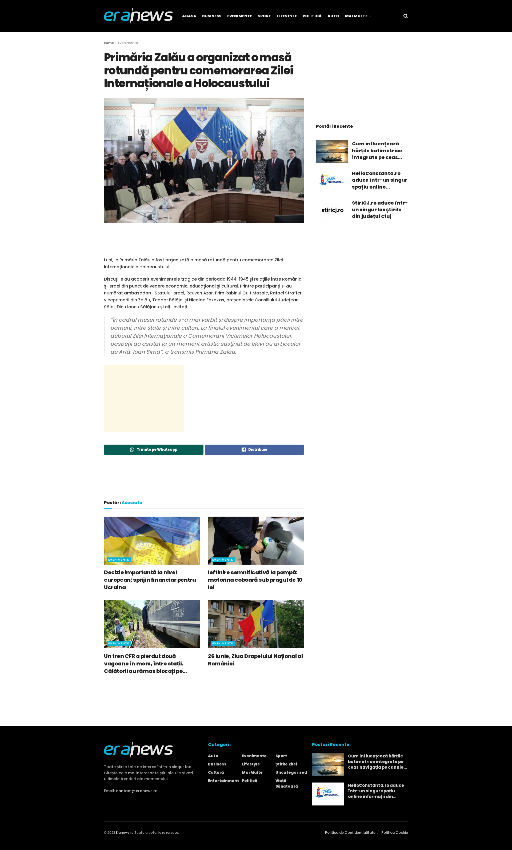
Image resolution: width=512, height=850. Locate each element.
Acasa (189, 16)
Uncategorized (291, 772)
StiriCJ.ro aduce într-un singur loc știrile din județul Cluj (380, 209)
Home (109, 43)
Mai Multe (356, 16)
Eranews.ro (125, 832)
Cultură (216, 772)
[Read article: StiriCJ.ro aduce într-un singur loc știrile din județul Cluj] (332, 210)
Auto (333, 16)
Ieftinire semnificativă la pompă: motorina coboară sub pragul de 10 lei (255, 580)
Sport (264, 16)
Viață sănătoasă (286, 783)
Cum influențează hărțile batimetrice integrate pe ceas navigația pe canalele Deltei (377, 150)
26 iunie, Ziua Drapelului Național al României (255, 659)
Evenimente (239, 16)
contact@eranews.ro (137, 790)
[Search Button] (405, 16)
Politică (312, 16)
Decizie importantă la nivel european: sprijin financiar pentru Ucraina (150, 580)
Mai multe (252, 772)
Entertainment (223, 780)
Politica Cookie (394, 832)
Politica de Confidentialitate (350, 832)
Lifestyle (287, 16)
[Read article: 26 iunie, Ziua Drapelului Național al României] (256, 624)
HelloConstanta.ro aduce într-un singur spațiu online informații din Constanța (379, 180)
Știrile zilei (286, 764)
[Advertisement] (204, 243)
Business (211, 16)
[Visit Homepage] (138, 16)
